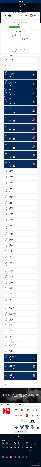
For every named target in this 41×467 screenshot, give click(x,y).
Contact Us (17, 464)
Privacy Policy (7, 464)
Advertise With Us (22, 464)
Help (14, 464)
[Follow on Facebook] (13, 436)
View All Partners (20, 431)
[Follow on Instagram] (18, 436)
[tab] (11, 55)
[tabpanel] (20, 222)
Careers (12, 464)
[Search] (39, 1)
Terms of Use (3, 464)
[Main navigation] (1, 1)
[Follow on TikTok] (11, 436)
